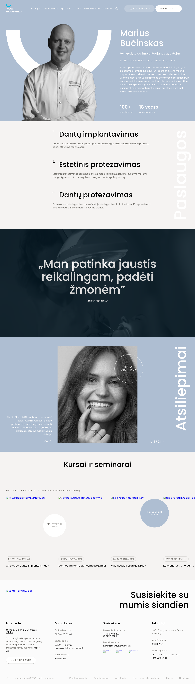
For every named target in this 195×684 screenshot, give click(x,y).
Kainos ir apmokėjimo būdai (146, 678)
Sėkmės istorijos (92, 8)
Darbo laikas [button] (64, 623)
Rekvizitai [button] (158, 623)
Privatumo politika (78, 678)
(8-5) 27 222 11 (110, 636)
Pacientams (51, 8)
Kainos (78, 8)
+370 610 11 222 (111, 634)
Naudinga (184, 678)
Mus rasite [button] (13, 623)
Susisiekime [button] (111, 623)
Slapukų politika (101, 678)
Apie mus (65, 8)
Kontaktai (107, 8)
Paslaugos (35, 8)
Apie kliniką (120, 678)
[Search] (116, 8)
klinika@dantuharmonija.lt (116, 646)
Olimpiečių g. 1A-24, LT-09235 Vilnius (21, 631)
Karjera (169, 678)
